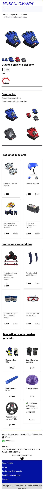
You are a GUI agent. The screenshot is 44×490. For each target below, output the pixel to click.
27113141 (8, 437)
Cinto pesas (30, 412)
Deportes (14, 14)
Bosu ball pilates (32, 388)
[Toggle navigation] (6, 9)
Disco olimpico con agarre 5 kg (11, 418)
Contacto (5, 479)
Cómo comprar (7, 463)
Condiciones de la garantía (12, 471)
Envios (4, 467)
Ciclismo (23, 14)
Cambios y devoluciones (11, 475)
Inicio (5, 14)
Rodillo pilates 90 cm (10, 389)
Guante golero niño (10, 361)
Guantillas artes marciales (32, 361)
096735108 (9, 440)
